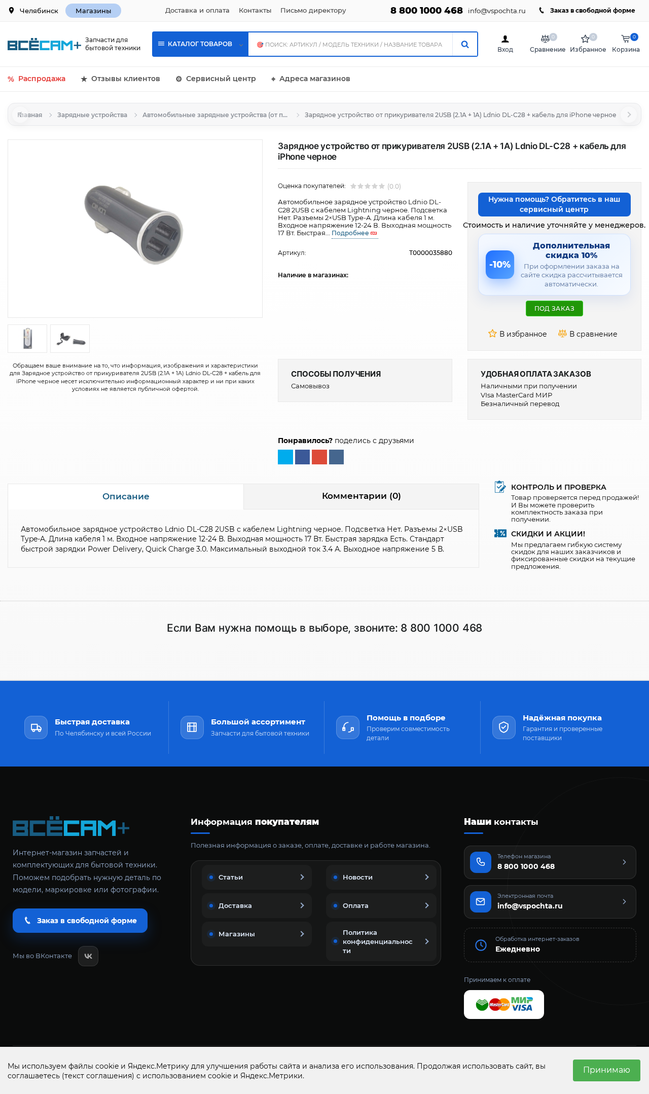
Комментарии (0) (361, 496)
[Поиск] (464, 44)
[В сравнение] (589, 335)
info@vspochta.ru (497, 11)
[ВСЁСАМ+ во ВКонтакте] (88, 956)
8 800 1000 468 (426, 10)
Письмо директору (313, 10)
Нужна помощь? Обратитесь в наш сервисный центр (554, 204)
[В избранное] (519, 335)
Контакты (255, 10)
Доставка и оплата (197, 10)
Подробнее (350, 233)
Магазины (93, 11)
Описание (126, 496)
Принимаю (606, 1070)
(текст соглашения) (98, 1075)
